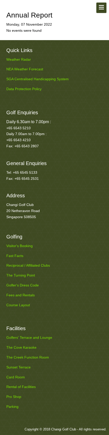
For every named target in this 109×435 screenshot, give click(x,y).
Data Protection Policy (24, 89)
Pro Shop (13, 397)
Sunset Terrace (18, 367)
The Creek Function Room (27, 357)
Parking (12, 407)
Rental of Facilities (21, 387)
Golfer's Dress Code (22, 285)
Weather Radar (18, 59)
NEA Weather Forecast (24, 69)
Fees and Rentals (20, 295)
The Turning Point (20, 275)
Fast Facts (14, 256)
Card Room (15, 377)
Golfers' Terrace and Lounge (29, 337)
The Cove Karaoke (21, 347)
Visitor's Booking (19, 246)
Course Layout (18, 305)
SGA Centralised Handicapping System (37, 79)
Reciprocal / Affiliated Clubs (28, 265)
